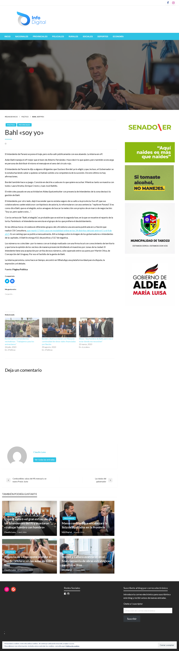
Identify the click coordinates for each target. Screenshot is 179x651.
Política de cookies (72, 646)
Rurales (73, 36)
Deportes (102, 36)
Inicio (7, 36)
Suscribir (132, 618)
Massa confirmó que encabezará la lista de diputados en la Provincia (84, 525)
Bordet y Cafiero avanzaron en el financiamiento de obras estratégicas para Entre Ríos (86, 561)
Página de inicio (11, 117)
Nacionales (21, 36)
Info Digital (67, 532)
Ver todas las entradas (45, 460)
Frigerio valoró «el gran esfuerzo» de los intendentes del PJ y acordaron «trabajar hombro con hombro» (28, 523)
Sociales (88, 36)
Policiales (58, 36)
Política (25, 117)
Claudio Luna (10, 532)
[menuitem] (7, 36)
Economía (118, 36)
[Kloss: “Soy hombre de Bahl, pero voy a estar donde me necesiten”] (96, 327)
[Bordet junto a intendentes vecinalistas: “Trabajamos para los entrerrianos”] (22, 327)
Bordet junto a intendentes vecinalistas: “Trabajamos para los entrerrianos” (19, 341)
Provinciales (40, 36)
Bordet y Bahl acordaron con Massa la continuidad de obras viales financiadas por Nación (59, 341)
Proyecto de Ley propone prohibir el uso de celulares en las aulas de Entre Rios (28, 561)
